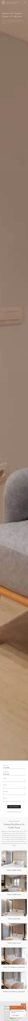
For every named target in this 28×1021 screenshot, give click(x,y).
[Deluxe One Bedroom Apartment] (14, 980)
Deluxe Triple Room (14, 943)
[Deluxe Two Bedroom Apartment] (14, 956)
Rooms (5, 778)
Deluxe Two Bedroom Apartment (14, 967)
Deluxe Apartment (14, 919)
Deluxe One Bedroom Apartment (14, 991)
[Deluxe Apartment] (14, 907)
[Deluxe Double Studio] (14, 859)
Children (5, 791)
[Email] (24, 1007)
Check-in (5, 765)
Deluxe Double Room (14, 894)
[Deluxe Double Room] (14, 883)
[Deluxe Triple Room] (14, 931)
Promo (5, 798)
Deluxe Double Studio (14, 870)
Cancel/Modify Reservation (14, 812)
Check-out (6, 772)
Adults (5, 785)
